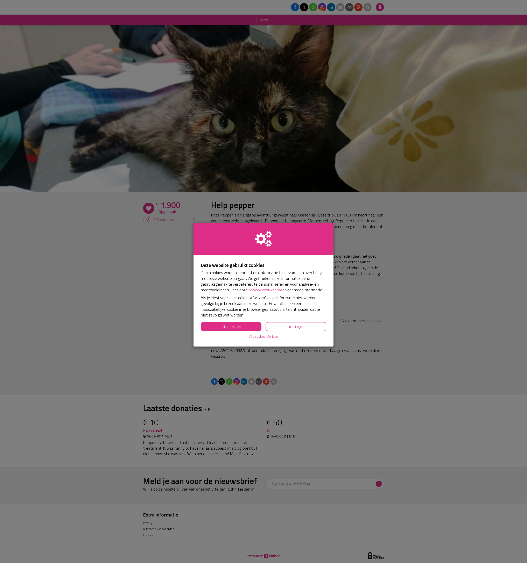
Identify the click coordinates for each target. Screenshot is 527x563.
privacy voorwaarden (266, 290)
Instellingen (296, 326)
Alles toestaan (231, 326)
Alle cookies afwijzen (263, 336)
